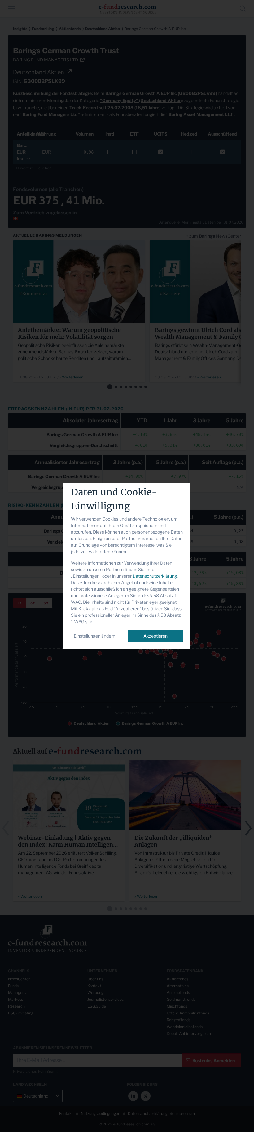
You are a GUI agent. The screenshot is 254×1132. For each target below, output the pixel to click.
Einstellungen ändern (94, 635)
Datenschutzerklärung (155, 576)
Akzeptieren (155, 635)
